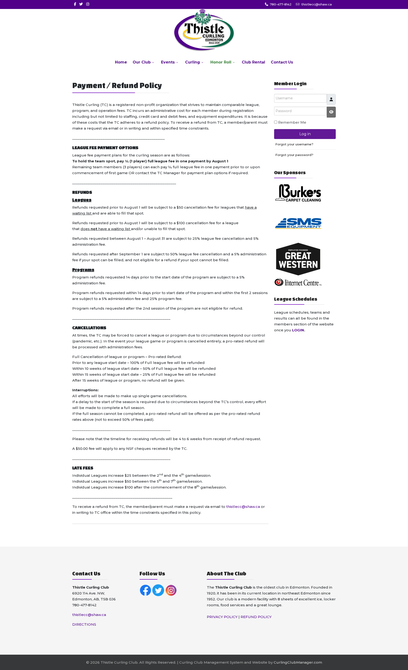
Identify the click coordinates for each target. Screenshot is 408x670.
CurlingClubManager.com (298, 662)
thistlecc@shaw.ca (316, 4)
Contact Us (282, 62)
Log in (305, 134)
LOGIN (298, 330)
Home (121, 62)
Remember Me (292, 122)
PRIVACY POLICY (222, 617)
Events (168, 62)
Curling (192, 62)
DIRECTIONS (84, 624)
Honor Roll (220, 62)
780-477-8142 (281, 4)
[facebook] (75, 4)
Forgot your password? (294, 155)
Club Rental (253, 62)
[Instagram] (87, 4)
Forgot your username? (294, 144)
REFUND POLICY (256, 617)
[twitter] (81, 4)
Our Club (142, 62)
